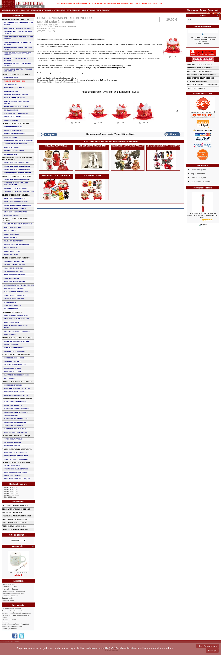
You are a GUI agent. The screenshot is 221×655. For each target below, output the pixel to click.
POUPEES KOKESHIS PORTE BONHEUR (16, 94)
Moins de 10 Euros (11, 487)
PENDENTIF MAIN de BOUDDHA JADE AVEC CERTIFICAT (17, 64)
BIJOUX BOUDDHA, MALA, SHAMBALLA (16, 319)
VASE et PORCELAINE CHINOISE (14, 151)
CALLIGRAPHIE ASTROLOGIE (13, 405)
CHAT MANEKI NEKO (92, 175)
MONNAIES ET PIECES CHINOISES (14, 275)
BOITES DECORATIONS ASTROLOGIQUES (17, 479)
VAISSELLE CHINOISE (10, 154)
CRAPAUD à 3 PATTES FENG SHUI (14, 264)
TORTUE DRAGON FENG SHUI (13, 271)
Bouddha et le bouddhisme (12, 626)
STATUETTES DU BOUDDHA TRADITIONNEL (17, 205)
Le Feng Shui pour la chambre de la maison (15, 616)
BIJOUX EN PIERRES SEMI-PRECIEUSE (16, 315)
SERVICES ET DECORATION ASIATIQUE (17, 355)
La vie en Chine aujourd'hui (201, 182)
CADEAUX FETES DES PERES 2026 (15, 523)
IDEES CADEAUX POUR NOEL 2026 (15, 506)
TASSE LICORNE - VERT (18, 572)
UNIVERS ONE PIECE (10, 237)
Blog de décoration (198, 174)
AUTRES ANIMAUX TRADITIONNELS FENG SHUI (19, 285)
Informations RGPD (9, 587)
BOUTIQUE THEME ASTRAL (197, 81)
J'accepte (212, 650)
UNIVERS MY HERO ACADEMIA (13, 241)
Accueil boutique (10, 10)
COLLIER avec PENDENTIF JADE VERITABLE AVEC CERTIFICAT (18, 70)
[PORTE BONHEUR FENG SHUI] (203, 202)
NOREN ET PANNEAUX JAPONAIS (14, 98)
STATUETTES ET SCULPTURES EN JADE (16, 163)
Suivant (177, 110)
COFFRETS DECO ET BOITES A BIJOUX (17, 338)
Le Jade (5, 622)
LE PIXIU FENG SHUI (10, 302)
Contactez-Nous (8, 600)
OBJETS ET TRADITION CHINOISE (14, 134)
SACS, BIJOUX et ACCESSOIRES (199, 71)
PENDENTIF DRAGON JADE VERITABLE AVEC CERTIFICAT (18, 43)
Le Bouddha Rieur (9, 619)
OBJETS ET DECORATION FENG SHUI (16, 258)
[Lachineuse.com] (22, 4)
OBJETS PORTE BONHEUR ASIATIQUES (17, 436)
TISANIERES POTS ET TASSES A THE (15, 365)
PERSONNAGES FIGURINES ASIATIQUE (16, 456)
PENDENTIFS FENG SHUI (11, 278)
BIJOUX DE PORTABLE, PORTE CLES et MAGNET (16, 326)
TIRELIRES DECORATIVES (56, 146)
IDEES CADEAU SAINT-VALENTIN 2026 (16, 516)
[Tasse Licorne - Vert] (18, 561)
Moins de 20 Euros (11, 489)
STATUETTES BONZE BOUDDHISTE (15, 208)
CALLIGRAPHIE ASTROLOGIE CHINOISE (16, 408)
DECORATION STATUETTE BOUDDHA (15, 452)
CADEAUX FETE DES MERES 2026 (14, 519)
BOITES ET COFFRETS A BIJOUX (14, 348)
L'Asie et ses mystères (199, 178)
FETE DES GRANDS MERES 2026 (92, 146)
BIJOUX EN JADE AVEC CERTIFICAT (15, 19)
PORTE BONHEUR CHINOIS (12, 442)
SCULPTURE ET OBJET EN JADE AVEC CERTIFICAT (16, 59)
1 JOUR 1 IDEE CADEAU (196, 88)
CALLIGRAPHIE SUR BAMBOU (13, 425)
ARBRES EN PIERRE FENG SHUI (14, 298)
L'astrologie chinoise (9, 629)
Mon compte (192, 10)
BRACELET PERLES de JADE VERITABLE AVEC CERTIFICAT (18, 24)
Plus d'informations (207, 646)
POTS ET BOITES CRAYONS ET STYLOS (16, 469)
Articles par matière (18, 535)
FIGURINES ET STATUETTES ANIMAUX (127, 146)
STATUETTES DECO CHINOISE (13, 127)
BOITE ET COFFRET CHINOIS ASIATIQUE (16, 341)
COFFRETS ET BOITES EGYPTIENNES (15, 188)
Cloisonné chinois (10, 137)
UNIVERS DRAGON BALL (11, 254)
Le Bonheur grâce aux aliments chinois (16, 613)
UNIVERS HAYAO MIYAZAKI (12, 227)
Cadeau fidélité (7, 598)
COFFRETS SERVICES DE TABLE (14, 358)
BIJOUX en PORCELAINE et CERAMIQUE (16, 331)
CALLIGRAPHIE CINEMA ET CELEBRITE (16, 419)
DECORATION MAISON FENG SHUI (14, 281)
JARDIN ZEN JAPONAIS (11, 120)
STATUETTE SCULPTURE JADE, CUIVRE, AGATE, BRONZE (17, 158)
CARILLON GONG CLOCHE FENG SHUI (16, 292)
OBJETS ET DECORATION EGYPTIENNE (16, 176)
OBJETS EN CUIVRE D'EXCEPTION (199, 64)
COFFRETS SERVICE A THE (12, 361)
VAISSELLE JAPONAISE (11, 110)
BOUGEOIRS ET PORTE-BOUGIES (14, 392)
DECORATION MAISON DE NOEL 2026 (16, 509)
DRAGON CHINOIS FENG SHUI (13, 268)
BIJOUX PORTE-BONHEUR (12, 312)
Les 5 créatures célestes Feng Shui (15, 624)
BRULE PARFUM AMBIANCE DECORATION (17, 388)
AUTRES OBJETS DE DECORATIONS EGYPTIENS (19, 192)
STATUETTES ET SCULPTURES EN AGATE (17, 169)
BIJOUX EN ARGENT (10, 334)
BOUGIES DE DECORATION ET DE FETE (16, 395)
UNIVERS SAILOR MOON (11, 234)
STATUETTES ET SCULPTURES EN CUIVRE (17, 166)
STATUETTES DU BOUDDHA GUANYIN (16, 202)
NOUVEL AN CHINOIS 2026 (12, 512)
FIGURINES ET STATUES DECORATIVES (17, 449)
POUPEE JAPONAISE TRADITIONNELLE (16, 106)
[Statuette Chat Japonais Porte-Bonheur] (75, 113)
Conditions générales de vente (13, 593)
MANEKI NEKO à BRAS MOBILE (14, 88)
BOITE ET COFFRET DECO (12, 344)
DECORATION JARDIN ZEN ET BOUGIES (17, 382)
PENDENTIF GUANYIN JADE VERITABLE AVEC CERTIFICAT (18, 48)
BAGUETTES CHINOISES (11, 147)
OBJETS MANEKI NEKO (11, 91)
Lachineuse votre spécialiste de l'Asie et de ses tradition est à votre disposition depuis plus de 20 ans (109, 4)
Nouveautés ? (18, 546)
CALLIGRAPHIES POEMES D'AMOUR (15, 402)
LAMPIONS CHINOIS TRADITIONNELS (15, 144)
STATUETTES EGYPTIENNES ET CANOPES (17, 179)
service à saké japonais (12, 117)
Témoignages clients (202, 188)
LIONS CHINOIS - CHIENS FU (12, 305)
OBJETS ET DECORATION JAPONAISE (36, 10)
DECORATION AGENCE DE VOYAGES (15, 529)
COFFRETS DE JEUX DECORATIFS (14, 351)
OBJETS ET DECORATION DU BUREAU (16, 462)
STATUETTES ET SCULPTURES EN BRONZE (17, 173)
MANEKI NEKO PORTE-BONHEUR (67, 10)
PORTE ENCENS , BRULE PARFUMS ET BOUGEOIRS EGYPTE (16, 184)
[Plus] (33, 546)
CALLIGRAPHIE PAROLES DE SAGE (15, 422)
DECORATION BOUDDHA (11, 215)
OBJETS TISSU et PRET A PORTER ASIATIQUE (18, 140)
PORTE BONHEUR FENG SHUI (13, 446)
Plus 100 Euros (10, 497)
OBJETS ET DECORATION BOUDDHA (16, 195)
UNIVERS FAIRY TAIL (10, 231)
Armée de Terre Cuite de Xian (13, 611)
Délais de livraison (9, 584)
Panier (203, 10)
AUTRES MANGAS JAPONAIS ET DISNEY (16, 244)
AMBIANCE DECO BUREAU (12, 475)
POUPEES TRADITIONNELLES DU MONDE (202, 85)
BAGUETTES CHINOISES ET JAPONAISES (16, 375)
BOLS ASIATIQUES (9, 378)
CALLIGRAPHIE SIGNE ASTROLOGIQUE (16, 412)
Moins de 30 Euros (11, 491)
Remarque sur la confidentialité (13, 591)
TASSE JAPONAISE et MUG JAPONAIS (16, 113)
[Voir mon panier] (217, 15)
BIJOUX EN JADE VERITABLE (13, 322)
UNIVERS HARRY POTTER (12, 251)
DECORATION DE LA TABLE (12, 371)
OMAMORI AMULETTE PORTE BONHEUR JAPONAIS (16, 102)
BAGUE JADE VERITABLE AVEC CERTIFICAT (17, 28)
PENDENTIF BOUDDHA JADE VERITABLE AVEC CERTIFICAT (18, 38)
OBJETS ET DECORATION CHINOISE (15, 123)
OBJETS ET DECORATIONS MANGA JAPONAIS (15, 220)
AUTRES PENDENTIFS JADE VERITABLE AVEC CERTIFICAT (18, 32)
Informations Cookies (10, 589)
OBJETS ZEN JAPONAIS (11, 77)
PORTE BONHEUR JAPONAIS (13, 439)
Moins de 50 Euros (11, 493)
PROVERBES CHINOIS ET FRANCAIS (15, 429)
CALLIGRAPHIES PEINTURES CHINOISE (17, 398)
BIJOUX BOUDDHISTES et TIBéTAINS (15, 212)
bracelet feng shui (11, 309)
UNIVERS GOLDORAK (10, 248)
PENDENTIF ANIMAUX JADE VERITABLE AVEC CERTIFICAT (18, 54)
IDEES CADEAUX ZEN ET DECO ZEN (200, 78)
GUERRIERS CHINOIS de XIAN (13, 130)
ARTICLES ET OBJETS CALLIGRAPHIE (16, 432)
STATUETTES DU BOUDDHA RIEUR (15, 198)
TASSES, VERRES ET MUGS (12, 368)
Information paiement (10, 596)
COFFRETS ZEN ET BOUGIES (13, 385)
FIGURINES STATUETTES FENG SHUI (15, 295)
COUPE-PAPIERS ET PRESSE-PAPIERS (15, 472)
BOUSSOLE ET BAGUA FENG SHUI (14, 288)
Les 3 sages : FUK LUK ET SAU (14, 261)
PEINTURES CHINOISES (11, 415)
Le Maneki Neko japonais (11, 608)
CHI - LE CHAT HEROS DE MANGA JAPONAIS (18, 224)
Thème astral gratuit (198, 169)
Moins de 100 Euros (11, 495)
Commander (213, 10)
